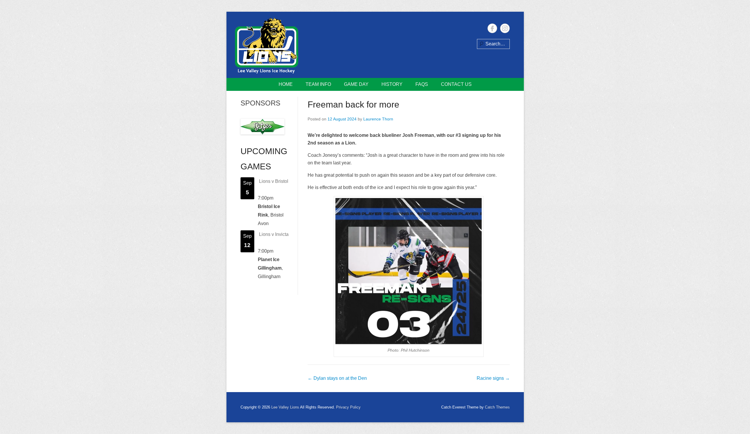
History (392, 84)
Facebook (492, 28)
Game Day (356, 84)
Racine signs (493, 378)
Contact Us (456, 84)
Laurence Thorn (378, 119)
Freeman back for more (353, 104)
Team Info (318, 84)
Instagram (505, 28)
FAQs (421, 84)
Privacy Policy (348, 407)
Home (286, 84)
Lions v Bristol (273, 181)
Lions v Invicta (274, 234)
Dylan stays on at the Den (337, 378)
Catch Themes (497, 407)
